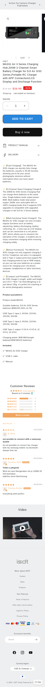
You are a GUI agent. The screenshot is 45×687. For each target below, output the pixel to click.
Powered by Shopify (30, 682)
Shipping (7, 93)
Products (22, 587)
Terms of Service (22, 599)
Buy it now (22, 132)
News (22, 582)
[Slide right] (29, 57)
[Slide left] (15, 57)
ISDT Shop (18, 682)
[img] (8, 430)
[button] (22, 145)
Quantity (6, 99)
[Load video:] (22, 528)
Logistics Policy (22, 611)
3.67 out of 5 (28, 391)
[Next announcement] (39, 4)
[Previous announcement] (5, 4)
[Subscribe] (36, 639)
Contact (23, 576)
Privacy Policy (22, 616)
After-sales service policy (22, 605)
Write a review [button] (22, 415)
